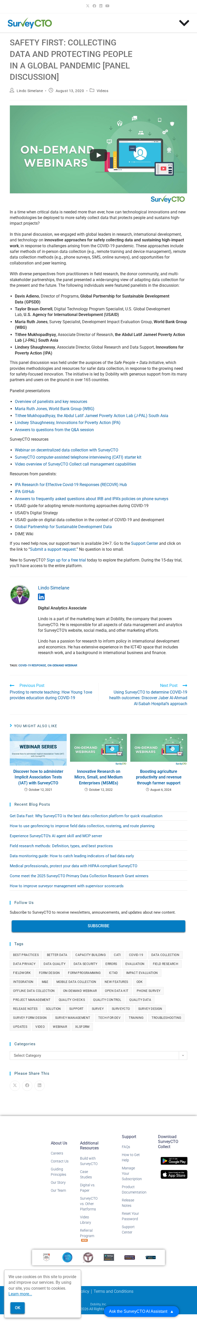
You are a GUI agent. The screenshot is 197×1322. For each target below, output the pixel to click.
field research (166, 964)
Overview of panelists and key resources (51, 401)
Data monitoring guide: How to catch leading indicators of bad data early (72, 856)
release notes (25, 1009)
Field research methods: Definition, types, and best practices (61, 846)
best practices (26, 955)
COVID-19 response (32, 665)
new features (116, 982)
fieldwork (22, 973)
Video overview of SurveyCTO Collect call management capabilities (75, 464)
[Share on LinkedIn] (39, 1086)
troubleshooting (166, 1018)
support (76, 1009)
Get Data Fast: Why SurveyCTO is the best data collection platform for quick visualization (86, 816)
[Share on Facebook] (27, 1086)
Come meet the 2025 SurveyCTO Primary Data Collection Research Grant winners (79, 876)
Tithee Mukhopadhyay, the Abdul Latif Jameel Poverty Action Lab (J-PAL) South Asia (91, 415)
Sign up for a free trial (66, 560)
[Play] (98, 155)
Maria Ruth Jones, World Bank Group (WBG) (54, 408)
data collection (165, 955)
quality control (107, 1000)
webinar (60, 1027)
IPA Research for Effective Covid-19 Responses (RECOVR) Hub (71, 484)
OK (17, 1307)
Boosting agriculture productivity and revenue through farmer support (159, 777)
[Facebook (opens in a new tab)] (94, 6)
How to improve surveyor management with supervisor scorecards (67, 886)
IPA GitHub (24, 491)
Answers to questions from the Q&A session (54, 429)
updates (20, 1027)
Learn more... (20, 1293)
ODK (139, 982)
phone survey (149, 991)
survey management (72, 1018)
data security (85, 964)
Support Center (144, 543)
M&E (45, 982)
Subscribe (98, 925)
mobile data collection (76, 982)
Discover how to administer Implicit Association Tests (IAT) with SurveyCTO (38, 777)
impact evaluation (142, 973)
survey (98, 1009)
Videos (103, 91)
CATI (117, 955)
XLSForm (82, 1027)
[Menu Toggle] (184, 23)
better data (57, 955)
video (40, 1027)
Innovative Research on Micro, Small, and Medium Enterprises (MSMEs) (98, 777)
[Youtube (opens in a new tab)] (107, 6)
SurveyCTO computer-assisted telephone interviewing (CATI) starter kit (78, 457)
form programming (84, 973)
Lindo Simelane (30, 91)
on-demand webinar (62, 665)
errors (111, 964)
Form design (49, 973)
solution (53, 1009)
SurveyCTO (121, 1009)
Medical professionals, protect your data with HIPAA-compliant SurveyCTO (73, 866)
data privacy (24, 964)
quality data (140, 1000)
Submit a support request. (53, 549)
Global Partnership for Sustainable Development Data (64, 526)
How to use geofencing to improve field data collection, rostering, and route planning (82, 826)
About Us (59, 1143)
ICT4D (113, 973)
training (136, 1018)
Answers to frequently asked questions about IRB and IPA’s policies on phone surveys (92, 498)
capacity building (90, 955)
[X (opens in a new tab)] (88, 6)
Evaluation (135, 964)
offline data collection (34, 991)
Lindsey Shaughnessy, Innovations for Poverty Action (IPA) (68, 422)
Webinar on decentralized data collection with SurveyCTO (66, 450)
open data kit (116, 991)
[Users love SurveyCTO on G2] (46, 1257)
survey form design (30, 1018)
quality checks (72, 1000)
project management (31, 1000)
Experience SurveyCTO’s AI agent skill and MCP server (56, 836)
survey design (150, 1009)
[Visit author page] (20, 594)
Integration (23, 982)
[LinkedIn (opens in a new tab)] (101, 6)
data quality (54, 964)
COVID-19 (136, 955)
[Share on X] (15, 1086)
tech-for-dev (109, 1018)
